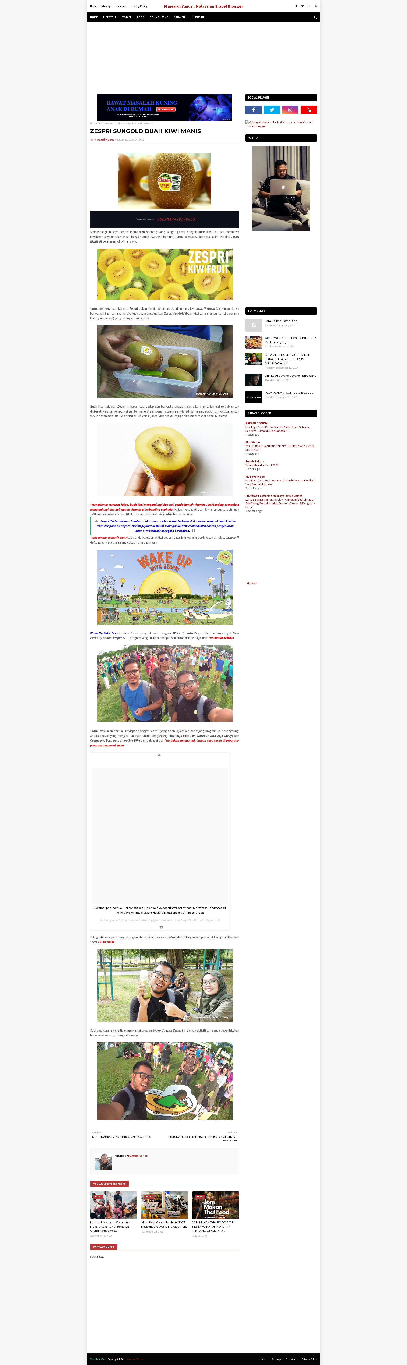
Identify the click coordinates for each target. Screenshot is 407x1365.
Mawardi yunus (104, 139)
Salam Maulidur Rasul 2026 (261, 465)
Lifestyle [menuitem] (109, 17)
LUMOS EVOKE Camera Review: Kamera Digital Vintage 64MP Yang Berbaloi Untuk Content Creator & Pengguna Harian (280, 503)
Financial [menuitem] (180, 17)
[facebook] (296, 6)
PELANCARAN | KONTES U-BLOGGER (290, 392)
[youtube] (315, 6)
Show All (252, 583)
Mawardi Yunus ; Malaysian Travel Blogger (203, 6)
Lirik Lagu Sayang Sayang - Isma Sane (290, 375)
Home (93, 6)
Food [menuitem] (141, 17)
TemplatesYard (98, 1359)
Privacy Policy (139, 6)
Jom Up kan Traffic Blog (281, 320)
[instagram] (309, 6)
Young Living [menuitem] (159, 17)
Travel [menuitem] (126, 17)
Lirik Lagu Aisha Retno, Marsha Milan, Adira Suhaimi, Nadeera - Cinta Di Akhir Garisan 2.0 (277, 429)
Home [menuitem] (94, 17)
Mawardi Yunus (134, 1359)
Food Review (106, 123)
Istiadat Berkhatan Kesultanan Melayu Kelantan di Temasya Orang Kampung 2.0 (110, 1226)
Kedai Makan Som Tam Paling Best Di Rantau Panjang (290, 340)
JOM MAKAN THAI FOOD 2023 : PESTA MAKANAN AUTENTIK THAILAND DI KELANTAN (213, 1226)
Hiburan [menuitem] (198, 17)
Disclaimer (121, 6)
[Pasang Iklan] (164, 120)
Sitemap (106, 6)
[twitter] (302, 6)
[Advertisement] (203, 58)
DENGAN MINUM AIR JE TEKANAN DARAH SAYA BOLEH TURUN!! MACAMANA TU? (287, 359)
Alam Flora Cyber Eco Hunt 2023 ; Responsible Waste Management (164, 1224)
